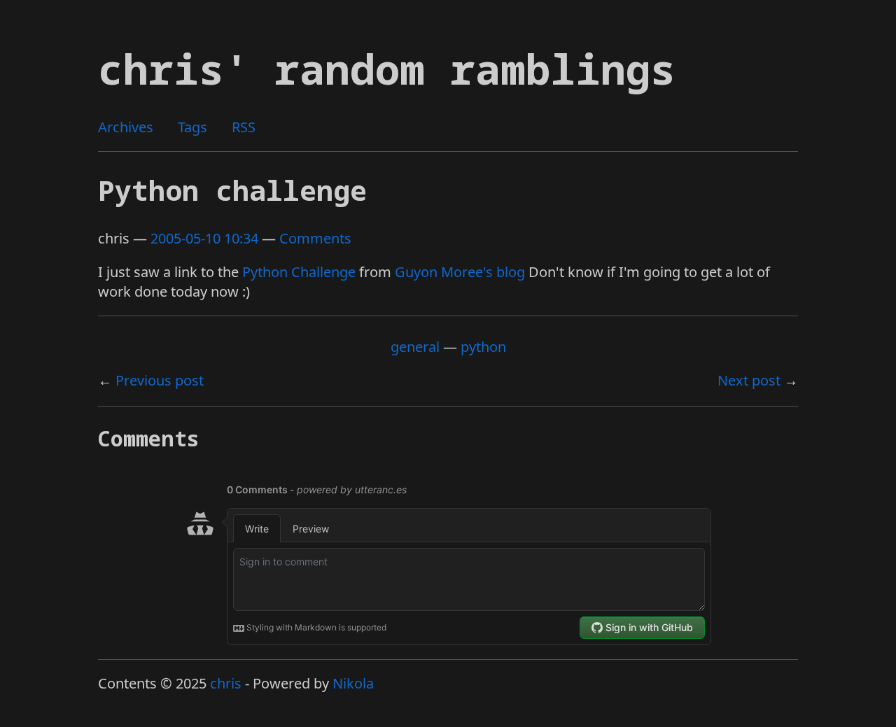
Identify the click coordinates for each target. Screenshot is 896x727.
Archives (125, 127)
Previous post (159, 380)
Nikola (353, 683)
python (483, 346)
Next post (749, 380)
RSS (243, 127)
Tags (192, 127)
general (415, 346)
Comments (315, 238)
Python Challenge (299, 271)
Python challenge (232, 190)
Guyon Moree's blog (460, 271)
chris (225, 683)
